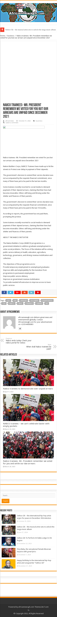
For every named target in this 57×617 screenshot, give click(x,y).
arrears (23, 300)
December (34, 300)
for (4, 303)
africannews (9, 121)
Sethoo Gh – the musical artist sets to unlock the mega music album (30, 30)
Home (2, 36)
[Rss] (29, 610)
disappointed (47, 300)
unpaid (39, 303)
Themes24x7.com (41, 607)
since (20, 303)
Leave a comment (12, 123)
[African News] (28, 12)
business (10, 36)
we (47, 303)
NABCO (12, 303)
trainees (29, 303)
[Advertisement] (28, 73)
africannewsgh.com (26, 607)
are (15, 300)
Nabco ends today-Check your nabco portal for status (18, 341)
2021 (8, 300)
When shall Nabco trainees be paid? (38, 347)
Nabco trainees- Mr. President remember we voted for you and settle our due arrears (27, 462)
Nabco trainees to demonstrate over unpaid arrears (28, 388)
